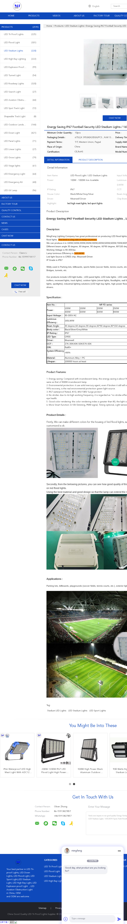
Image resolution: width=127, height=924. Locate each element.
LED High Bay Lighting (20, 59)
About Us (79, 16)
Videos (56, 16)
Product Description (91, 160)
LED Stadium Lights (20, 51)
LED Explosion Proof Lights (20, 67)
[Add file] (66, 919)
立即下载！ (4, 922)
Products (33, 16)
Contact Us (8, 217)
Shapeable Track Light (20, 116)
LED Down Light (20, 133)
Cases (5, 229)
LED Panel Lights (20, 141)
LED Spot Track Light (20, 108)
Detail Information (58, 160)
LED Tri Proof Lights (20, 34)
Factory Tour (102, 16)
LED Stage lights (20, 166)
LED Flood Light (20, 43)
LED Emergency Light (20, 174)
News (5, 223)
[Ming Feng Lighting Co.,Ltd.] (6, 268)
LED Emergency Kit (20, 182)
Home (11, 16)
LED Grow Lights (20, 158)
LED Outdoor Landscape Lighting (20, 125)
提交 (12, 922)
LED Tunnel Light (20, 75)
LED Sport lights (97, 711)
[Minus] (119, 851)
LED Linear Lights (20, 149)
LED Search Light (20, 92)
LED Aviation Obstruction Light (20, 100)
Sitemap (42, 908)
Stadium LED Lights (56, 711)
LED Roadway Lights (20, 84)
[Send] (119, 919)
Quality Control (11, 210)
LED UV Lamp (20, 190)
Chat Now (7, 236)
